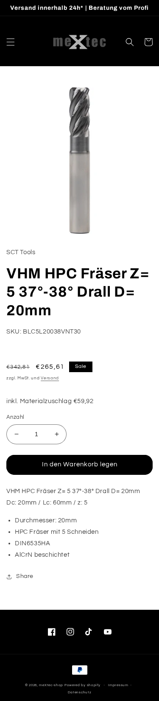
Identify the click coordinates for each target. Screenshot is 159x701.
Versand (50, 378)
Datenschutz (80, 692)
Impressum (118, 685)
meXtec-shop (51, 685)
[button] (10, 42)
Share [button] (24, 576)
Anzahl (15, 417)
